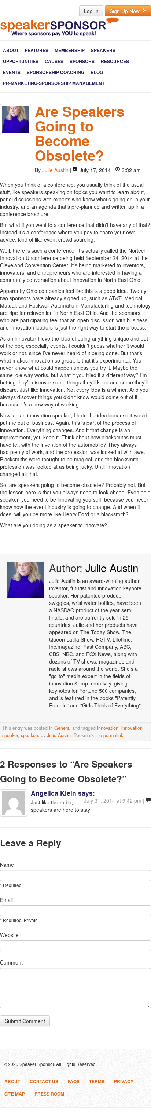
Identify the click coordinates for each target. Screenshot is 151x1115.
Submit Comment (25, 1021)
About (11, 50)
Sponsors (82, 61)
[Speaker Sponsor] (59, 26)
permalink (113, 735)
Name (7, 864)
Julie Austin (55, 170)
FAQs (74, 1081)
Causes (54, 61)
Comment (11, 962)
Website (9, 935)
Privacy (123, 1081)
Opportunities (20, 61)
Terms (96, 1081)
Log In (91, 11)
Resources (115, 61)
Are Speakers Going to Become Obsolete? (79, 133)
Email (6, 899)
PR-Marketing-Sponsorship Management (53, 83)
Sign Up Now (125, 11)
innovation (107, 728)
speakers (30, 735)
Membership (70, 50)
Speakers (103, 50)
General (62, 728)
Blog (97, 72)
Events (12, 72)
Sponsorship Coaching (55, 72)
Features (36, 50)
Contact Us (44, 1081)
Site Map (14, 1093)
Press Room (49, 1093)
